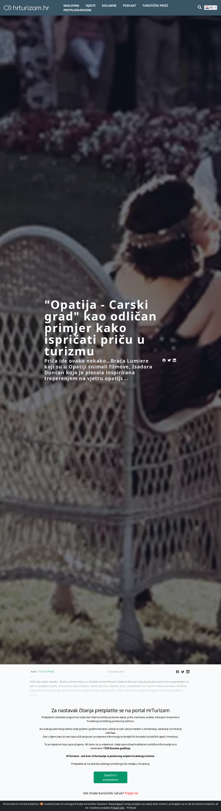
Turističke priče (155, 5)
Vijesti (90, 5)
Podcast (129, 5)
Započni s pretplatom (110, 777)
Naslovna (71, 5)
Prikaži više (117, 808)
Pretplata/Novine (77, 10)
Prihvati (131, 808)
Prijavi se (131, 793)
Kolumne (109, 5)
